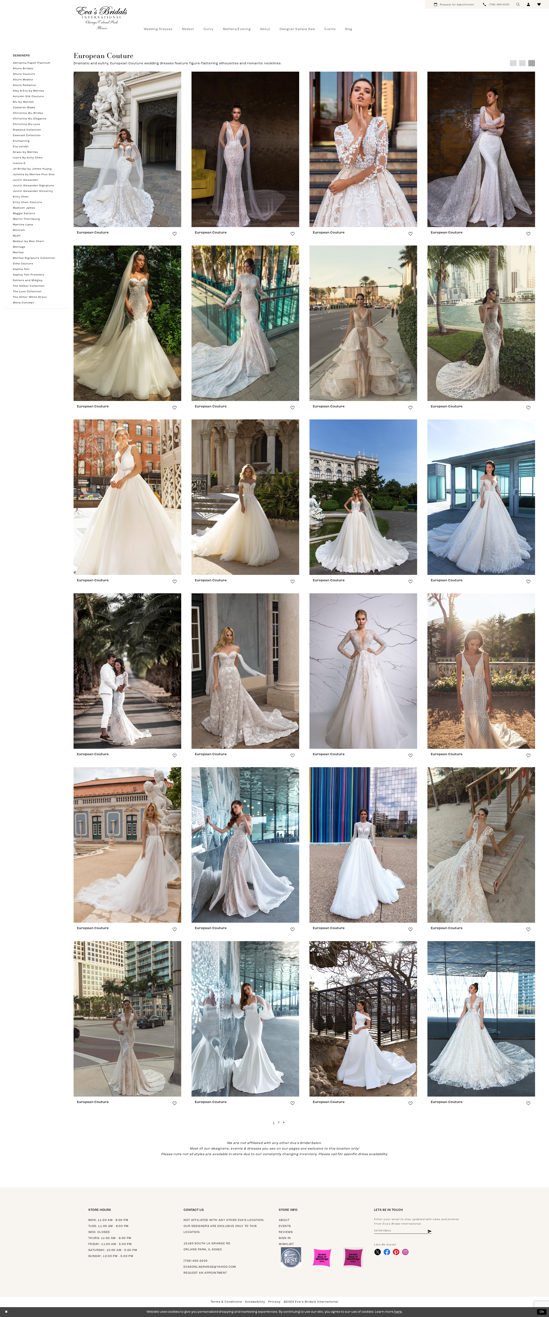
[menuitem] (454, 4)
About (284, 1220)
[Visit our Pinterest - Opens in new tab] (396, 1252)
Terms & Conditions (226, 1301)
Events (285, 1226)
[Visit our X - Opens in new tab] (377, 1252)
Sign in (285, 1238)
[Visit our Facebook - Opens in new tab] (386, 1252)
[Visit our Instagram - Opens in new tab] (405, 1252)
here (398, 1312)
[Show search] (518, 4)
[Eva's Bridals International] (102, 18)
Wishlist (286, 1244)
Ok (542, 1312)
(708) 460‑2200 (196, 1261)
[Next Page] (284, 1123)
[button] (528, 4)
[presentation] (127, 149)
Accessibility (255, 1301)
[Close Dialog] (6, 1312)
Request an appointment (205, 1273)
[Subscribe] (429, 1231)
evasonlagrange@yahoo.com (210, 1267)
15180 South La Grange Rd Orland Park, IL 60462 (207, 1246)
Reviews (286, 1232)
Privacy (274, 1301)
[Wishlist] (539, 4)
